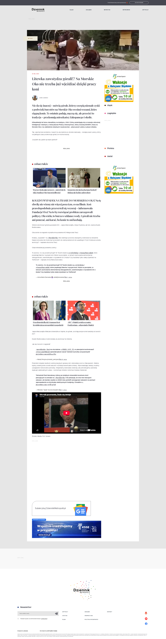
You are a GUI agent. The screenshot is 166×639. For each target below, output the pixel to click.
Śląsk (72, 9)
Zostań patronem (139, 2)
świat (110, 156)
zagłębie (111, 113)
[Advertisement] (64, 25)
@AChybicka (73, 253)
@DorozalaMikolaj (43, 352)
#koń (48, 349)
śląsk (109, 105)
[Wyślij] (56, 613)
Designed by (20, 630)
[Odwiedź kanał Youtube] (146, 618)
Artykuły (145, 9)
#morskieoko (41, 349)
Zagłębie (89, 9)
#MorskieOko (53, 238)
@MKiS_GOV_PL (67, 349)
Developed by (43, 630)
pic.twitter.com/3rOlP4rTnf (46, 385)
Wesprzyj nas (89, 615)
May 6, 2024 (63, 359)
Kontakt (109, 611)
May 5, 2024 (68, 277)
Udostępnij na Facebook (39, 519)
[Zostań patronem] (146, 613)
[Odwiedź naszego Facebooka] (146, 623)
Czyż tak (64, 615)
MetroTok (107, 9)
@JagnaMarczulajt (86, 253)
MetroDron (126, 9)
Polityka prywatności (91, 619)
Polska (110, 148)
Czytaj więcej (44, 618)
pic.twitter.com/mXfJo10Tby (46, 354)
